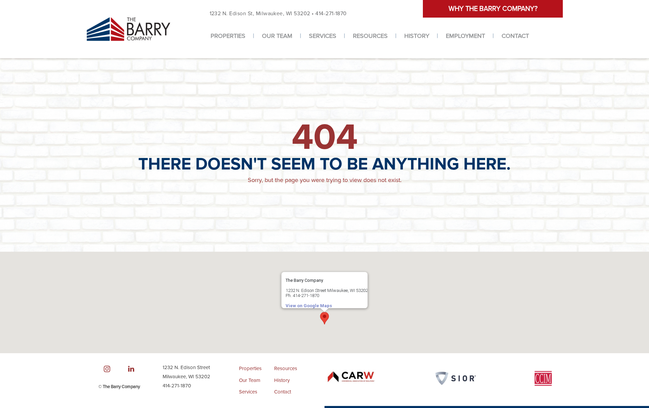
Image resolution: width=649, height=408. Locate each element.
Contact (515, 36)
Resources (370, 36)
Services (322, 36)
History (416, 36)
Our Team (277, 36)
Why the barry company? (493, 9)
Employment (465, 36)
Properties (228, 36)
